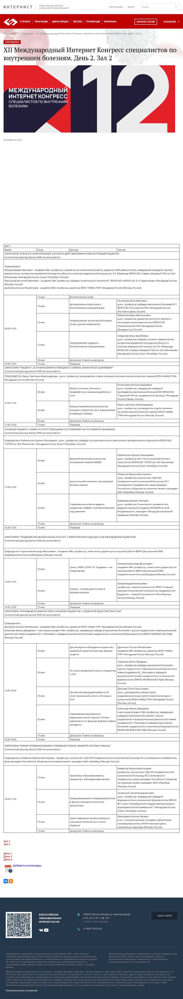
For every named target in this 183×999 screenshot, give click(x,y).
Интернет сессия (146, 21)
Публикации (93, 21)
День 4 (8, 859)
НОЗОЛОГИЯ (170, 21)
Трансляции (41, 21)
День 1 (8, 853)
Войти (131, 7)
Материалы (110, 21)
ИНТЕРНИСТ (20, 6)
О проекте (25, 21)
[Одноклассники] (11, 881)
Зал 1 (7, 841)
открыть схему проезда (95, 921)
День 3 (8, 856)
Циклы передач (60, 21)
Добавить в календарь (27, 865)
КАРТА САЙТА (164, 915)
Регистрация (116, 7)
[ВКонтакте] (6, 881)
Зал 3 (7, 844)
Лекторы (77, 21)
